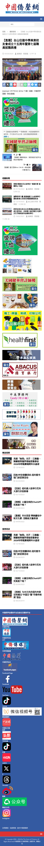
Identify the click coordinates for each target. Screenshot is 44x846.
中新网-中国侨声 (6, 729)
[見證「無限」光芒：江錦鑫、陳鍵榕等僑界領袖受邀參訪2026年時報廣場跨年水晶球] (7, 460)
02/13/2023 (20, 494)
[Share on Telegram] (32, 85)
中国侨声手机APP (6, 639)
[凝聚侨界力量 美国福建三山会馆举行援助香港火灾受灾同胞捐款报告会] (7, 199)
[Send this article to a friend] (18, 85)
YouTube (5, 695)
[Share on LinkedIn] (11, 85)
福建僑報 (13, 828)
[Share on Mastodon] (29, 85)
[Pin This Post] (14, 85)
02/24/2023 (20, 481)
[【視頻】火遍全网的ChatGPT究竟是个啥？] (7, 504)
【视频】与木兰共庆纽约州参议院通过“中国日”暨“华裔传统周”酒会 (27, 594)
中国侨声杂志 (6, 662)
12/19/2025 (20, 201)
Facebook (5, 684)
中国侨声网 (5, 627)
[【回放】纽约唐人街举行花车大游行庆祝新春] (7, 490)
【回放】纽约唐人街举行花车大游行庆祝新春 (27, 490)
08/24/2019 (20, 601)
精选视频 (6, 452)
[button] (40, 19)
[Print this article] (21, 85)
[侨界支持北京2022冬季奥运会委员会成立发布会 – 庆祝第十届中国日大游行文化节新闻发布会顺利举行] (7, 211)
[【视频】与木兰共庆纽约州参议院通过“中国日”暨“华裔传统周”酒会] (7, 594)
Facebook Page (7, 673)
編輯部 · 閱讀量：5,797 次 (26, 54)
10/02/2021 (20, 216)
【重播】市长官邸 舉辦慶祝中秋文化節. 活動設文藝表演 (27, 517)
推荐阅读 (6, 529)
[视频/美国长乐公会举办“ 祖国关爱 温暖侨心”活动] (7, 186)
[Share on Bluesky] (36, 85)
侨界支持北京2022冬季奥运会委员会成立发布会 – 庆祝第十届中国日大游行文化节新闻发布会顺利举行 (27, 211)
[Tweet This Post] (7, 85)
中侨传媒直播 (6, 651)
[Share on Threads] (39, 85)
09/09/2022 (20, 521)
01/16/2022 (20, 189)
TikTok (4, 706)
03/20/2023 (9, 54)
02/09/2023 (20, 508)
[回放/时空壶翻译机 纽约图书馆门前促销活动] (7, 477)
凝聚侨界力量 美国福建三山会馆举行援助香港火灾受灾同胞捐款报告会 (26, 197)
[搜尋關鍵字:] (22, 24)
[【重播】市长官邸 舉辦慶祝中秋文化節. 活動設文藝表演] (7, 517)
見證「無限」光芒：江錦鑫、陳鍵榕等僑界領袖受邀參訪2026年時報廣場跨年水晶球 (27, 461)
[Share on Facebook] (4, 85)
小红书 (4, 763)
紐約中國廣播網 (22, 828)
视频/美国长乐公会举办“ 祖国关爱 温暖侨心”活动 (26, 185)
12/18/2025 (20, 467)
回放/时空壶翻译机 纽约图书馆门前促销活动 (26, 476)
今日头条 (5, 741)
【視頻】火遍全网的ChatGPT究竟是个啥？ (27, 503)
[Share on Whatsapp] (25, 85)
